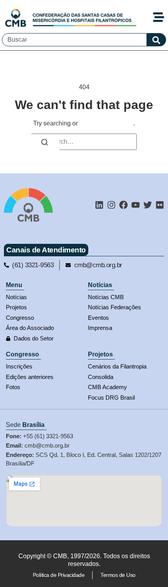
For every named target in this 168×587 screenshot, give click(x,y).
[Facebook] (123, 205)
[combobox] (74, 39)
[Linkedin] (99, 205)
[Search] (44, 143)
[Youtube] (135, 205)
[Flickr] (159, 205)
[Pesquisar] (156, 39)
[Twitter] (147, 205)
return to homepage (106, 123)
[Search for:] (84, 142)
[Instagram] (111, 205)
